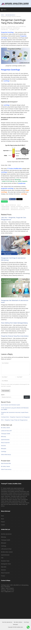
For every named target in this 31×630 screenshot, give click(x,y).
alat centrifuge (21, 26)
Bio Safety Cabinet (5, 427)
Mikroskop (3, 436)
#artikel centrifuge (17, 206)
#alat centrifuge (11, 205)
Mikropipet (3, 448)
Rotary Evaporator (5, 442)
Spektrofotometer (5, 439)
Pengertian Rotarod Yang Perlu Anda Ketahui (14, 336)
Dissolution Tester (5, 560)
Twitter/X (20, 199)
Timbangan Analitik (5, 433)
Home (2, 15)
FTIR (2, 557)
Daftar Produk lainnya (6, 469)
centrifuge (6, 81)
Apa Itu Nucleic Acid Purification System (10, 404)
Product (3, 521)
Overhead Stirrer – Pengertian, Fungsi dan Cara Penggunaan (15, 417)
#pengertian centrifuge (18, 209)
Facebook (13, 199)
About (2, 518)
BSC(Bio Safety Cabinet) (7, 552)
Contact (3, 524)
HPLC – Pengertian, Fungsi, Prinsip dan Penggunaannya (14, 420)
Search (2, 394)
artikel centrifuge (6, 28)
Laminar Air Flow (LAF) (6, 430)
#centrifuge (14, 208)
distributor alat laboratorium (11, 170)
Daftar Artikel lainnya (6, 454)
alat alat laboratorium (10, 15)
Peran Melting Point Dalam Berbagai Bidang (14, 323)
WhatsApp (5, 201)
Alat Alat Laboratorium (6, 534)
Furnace (3, 575)
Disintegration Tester (6, 563)
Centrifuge (3, 451)
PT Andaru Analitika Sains (14, 168)
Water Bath (3, 566)
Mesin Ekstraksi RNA (6, 463)
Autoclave (3, 445)
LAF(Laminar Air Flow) (6, 549)
